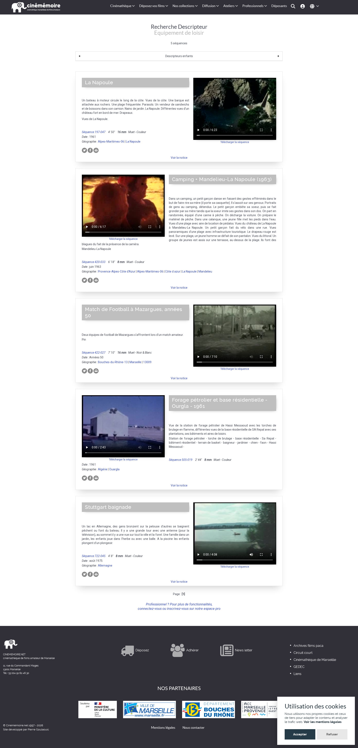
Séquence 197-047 (93, 132)
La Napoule (133, 141)
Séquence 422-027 (93, 352)
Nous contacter (193, 727)
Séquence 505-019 (180, 459)
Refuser (332, 734)
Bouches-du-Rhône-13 (113, 362)
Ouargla (114, 469)
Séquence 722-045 (93, 556)
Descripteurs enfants (179, 56)
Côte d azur (172, 271)
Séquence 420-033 (93, 262)
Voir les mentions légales (322, 722)
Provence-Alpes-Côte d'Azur (116, 271)
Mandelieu (205, 271)
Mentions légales (163, 727)
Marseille (135, 362)
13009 (147, 362)
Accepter (300, 734)
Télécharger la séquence (234, 142)
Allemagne (105, 565)
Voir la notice (179, 157)
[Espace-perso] (303, 5)
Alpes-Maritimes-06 (111, 141)
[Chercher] (293, 5)
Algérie (102, 469)
